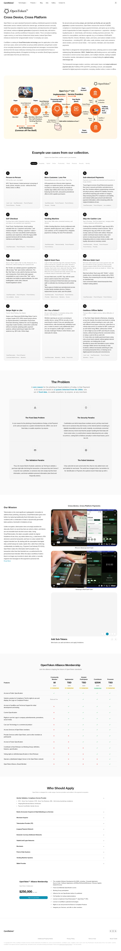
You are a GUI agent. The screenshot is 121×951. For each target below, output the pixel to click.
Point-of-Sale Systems (23, 852)
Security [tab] (81, 163)
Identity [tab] (88, 163)
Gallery (54, 3)
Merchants (20, 846)
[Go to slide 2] (105, 634)
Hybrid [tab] (48, 163)
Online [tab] (54, 163)
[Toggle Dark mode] (115, 931)
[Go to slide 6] (115, 634)
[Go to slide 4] (109, 634)
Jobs (47, 3)
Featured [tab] (33, 163)
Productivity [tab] (61, 163)
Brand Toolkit (113, 938)
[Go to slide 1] (102, 634)
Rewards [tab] (74, 163)
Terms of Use (92, 938)
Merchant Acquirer (22, 817)
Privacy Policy (71, 938)
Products (32, 3)
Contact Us (62, 3)
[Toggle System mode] (113, 931)
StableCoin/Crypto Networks (25, 840)
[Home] (9, 3)
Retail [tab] (68, 163)
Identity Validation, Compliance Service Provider (31, 798)
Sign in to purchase (33, 897)
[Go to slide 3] (107, 634)
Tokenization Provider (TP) (25, 823)
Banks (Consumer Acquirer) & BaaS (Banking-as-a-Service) (35, 812)
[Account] (115, 2)
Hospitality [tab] (41, 163)
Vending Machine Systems (25, 857)
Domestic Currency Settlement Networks (29, 835)
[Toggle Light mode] (110, 931)
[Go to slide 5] (112, 634)
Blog (41, 3)
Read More (7, 561)
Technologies (22, 3)
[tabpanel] (60, 265)
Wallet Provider (21, 863)
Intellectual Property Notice (45, 938)
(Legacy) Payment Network (25, 829)
